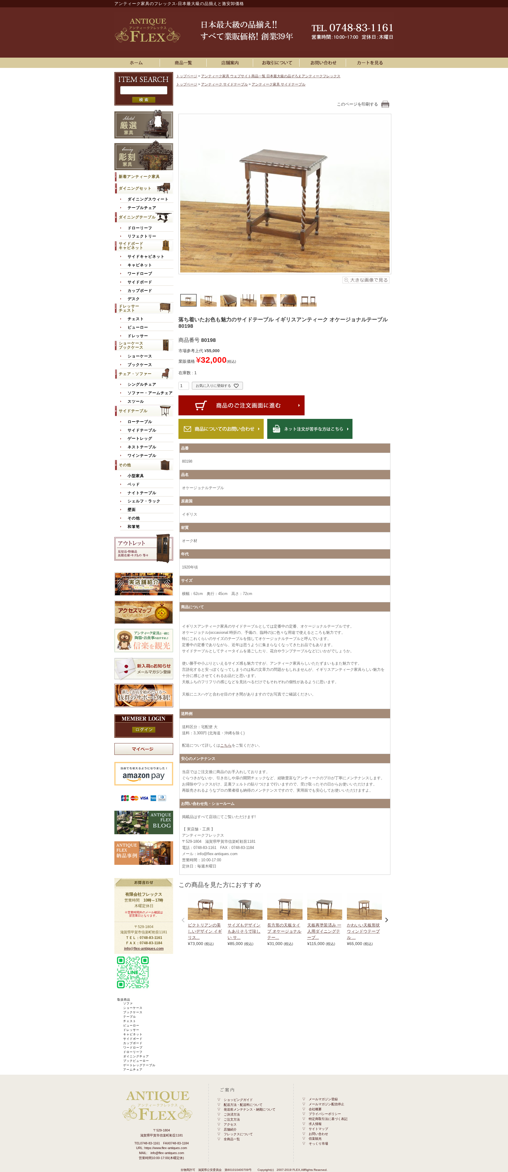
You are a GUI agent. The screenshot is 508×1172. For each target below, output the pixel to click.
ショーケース (140, 356)
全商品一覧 (232, 1139)
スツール (136, 401)
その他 (125, 465)
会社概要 (315, 1109)
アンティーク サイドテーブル (224, 84)
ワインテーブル (142, 455)
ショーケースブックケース (131, 345)
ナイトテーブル (142, 493)
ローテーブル (140, 422)
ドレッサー (138, 336)
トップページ (186, 76)
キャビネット (140, 265)
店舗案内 (231, 63)
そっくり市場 (318, 1143)
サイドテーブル (133, 411)
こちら (226, 745)
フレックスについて (238, 1134)
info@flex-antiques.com (144, 949)
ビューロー (138, 327)
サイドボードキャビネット (131, 245)
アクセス (230, 1124)
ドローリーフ (140, 228)
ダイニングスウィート (148, 199)
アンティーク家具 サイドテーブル (278, 84)
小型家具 (136, 476)
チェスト (136, 319)
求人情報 (315, 1124)
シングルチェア (142, 384)
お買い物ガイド (277, 63)
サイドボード (140, 282)
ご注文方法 (232, 1119)
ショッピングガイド (238, 1099)
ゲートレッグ (140, 438)
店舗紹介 (230, 1129)
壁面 (132, 509)
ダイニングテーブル (137, 217)
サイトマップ (318, 1129)
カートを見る (370, 63)
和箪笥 (134, 527)
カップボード (140, 290)
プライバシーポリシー (325, 1114)
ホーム (137, 63)
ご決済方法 (232, 1114)
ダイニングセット (135, 188)
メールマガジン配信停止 (326, 1104)
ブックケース (140, 365)
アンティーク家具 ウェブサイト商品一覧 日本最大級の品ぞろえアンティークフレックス (270, 76)
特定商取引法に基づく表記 (328, 1119)
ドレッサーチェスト (129, 308)
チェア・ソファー (135, 374)
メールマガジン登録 (323, 1099)
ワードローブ (140, 273)
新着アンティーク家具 (139, 176)
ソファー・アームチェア (150, 393)
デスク (134, 299)
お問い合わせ (323, 63)
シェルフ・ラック (144, 501)
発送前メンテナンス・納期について (249, 1109)
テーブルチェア (142, 208)
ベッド (134, 484)
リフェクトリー (142, 236)
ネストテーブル (142, 447)
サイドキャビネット (146, 256)
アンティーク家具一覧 (184, 63)
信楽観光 (315, 1138)
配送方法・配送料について (243, 1104)
